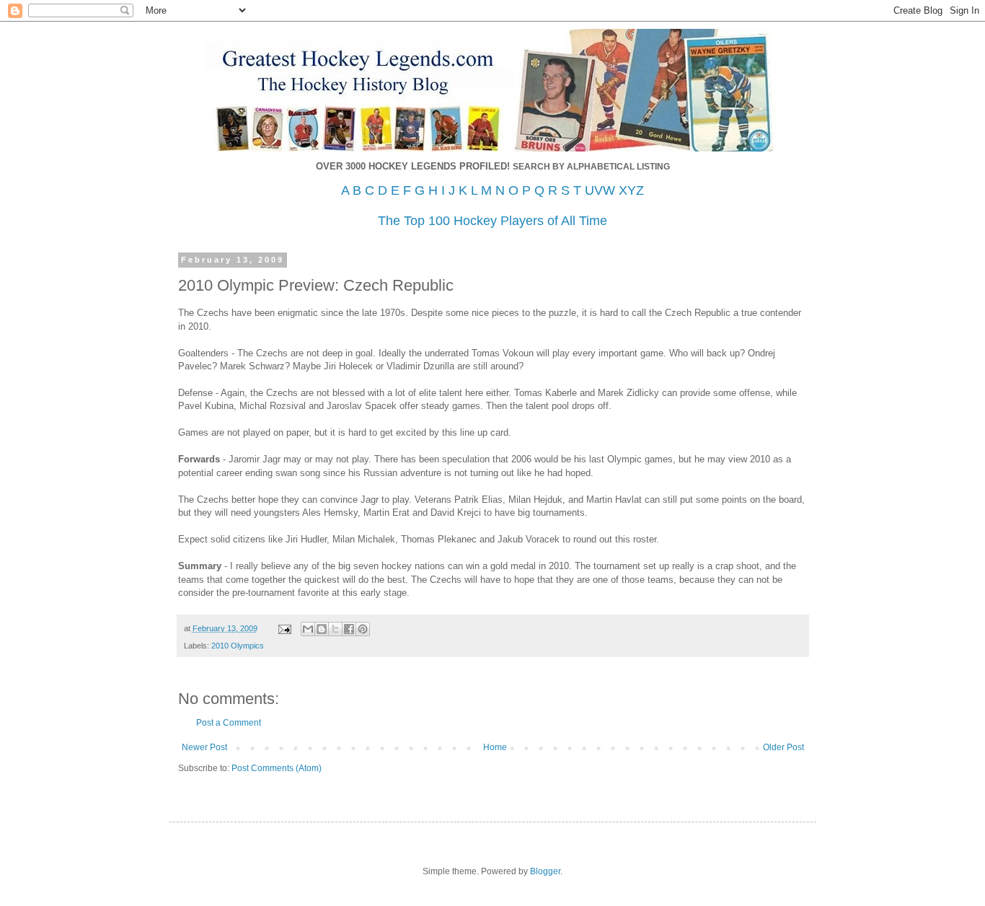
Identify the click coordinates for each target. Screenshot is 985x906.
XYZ (631, 190)
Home (495, 747)
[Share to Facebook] (349, 629)
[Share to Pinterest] (362, 629)
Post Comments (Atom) (276, 768)
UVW (600, 190)
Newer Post (204, 747)
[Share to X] (335, 629)
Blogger (545, 871)
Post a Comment (228, 723)
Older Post (783, 747)
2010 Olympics (237, 645)
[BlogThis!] (321, 629)
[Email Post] (284, 628)
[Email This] (308, 629)
